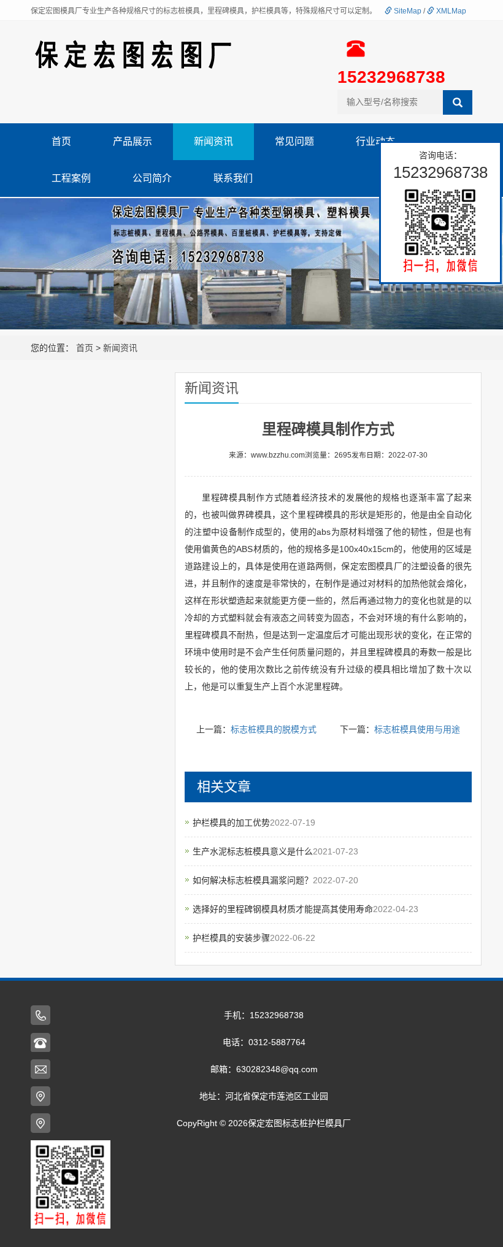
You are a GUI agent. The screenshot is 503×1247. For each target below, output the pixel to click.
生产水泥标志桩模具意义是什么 (253, 851)
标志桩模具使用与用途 (417, 729)
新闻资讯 (213, 141)
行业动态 (375, 141)
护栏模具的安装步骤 (231, 938)
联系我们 (233, 178)
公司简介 (152, 178)
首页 (61, 141)
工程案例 (71, 178)
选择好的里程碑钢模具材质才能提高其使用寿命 (283, 909)
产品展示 (132, 141)
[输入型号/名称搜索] (457, 102)
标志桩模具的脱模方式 (274, 729)
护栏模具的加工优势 (231, 822)
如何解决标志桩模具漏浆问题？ (253, 880)
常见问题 (294, 141)
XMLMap (450, 11)
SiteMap (406, 11)
